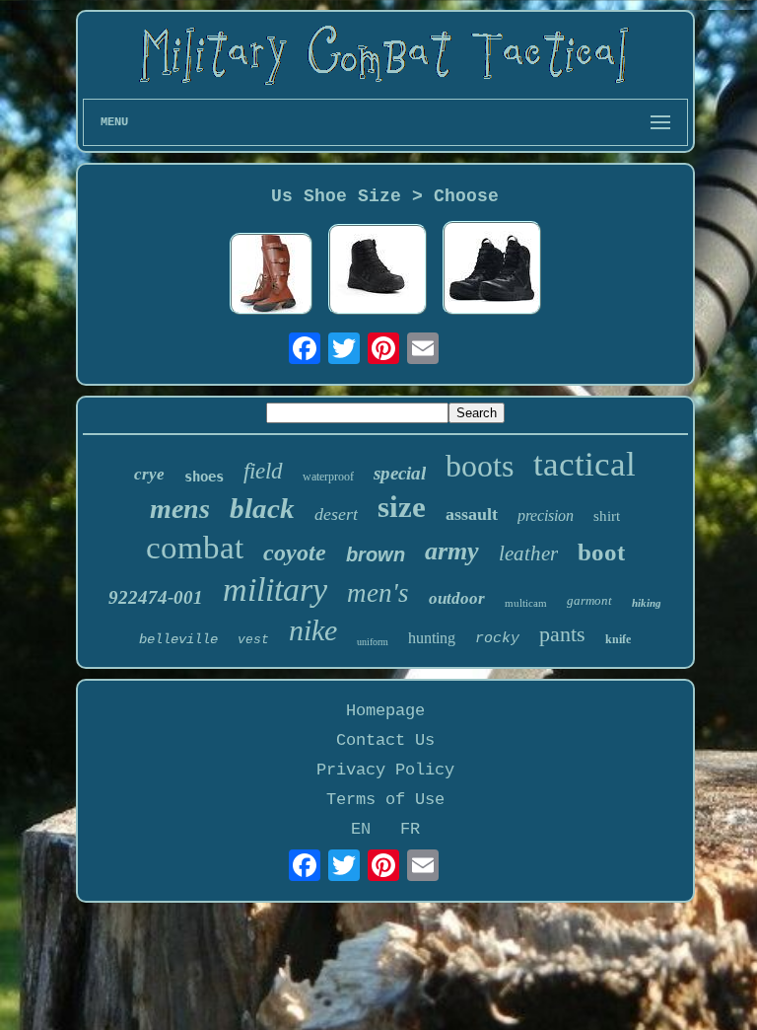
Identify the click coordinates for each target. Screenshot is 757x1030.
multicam (526, 603)
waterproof (328, 476)
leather (528, 553)
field (263, 471)
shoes (204, 476)
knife (618, 639)
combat (194, 547)
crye (149, 474)
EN (361, 829)
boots (480, 465)
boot (601, 552)
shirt (606, 516)
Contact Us (385, 740)
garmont (589, 600)
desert (336, 514)
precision (545, 515)
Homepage (385, 710)
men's (378, 593)
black (262, 508)
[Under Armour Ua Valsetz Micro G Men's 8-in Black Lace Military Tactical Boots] (492, 270)
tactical (584, 464)
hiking (646, 603)
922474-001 (155, 597)
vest (253, 639)
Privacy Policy (385, 770)
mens (180, 508)
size (402, 506)
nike (313, 630)
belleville (178, 639)
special (400, 473)
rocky (497, 638)
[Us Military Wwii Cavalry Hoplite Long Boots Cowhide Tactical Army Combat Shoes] (271, 276)
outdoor (457, 598)
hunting (431, 637)
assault (472, 514)
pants (562, 634)
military (275, 589)
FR (410, 829)
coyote (294, 552)
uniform (372, 641)
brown (375, 554)
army (452, 551)
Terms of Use (385, 799)
